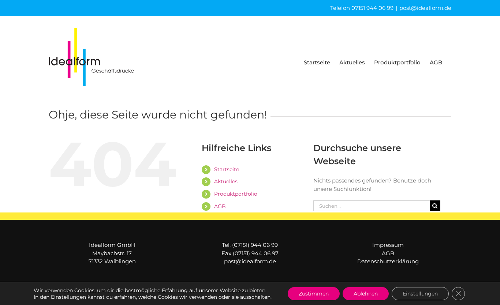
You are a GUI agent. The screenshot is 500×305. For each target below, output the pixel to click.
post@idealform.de (425, 7)
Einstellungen (420, 293)
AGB (220, 206)
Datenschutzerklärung (388, 261)
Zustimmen (314, 293)
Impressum (388, 244)
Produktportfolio (235, 194)
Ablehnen (366, 293)
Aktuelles (226, 181)
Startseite (226, 169)
